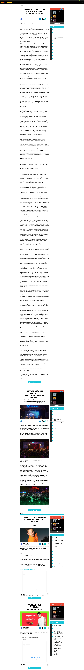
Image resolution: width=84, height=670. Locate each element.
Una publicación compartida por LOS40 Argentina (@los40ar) (37, 588)
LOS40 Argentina (26, 18)
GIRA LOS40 (34, 2)
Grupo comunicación (29, 595)
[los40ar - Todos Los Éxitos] (3, 2)
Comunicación (43, 595)
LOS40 (21, 595)
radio (21, 5)
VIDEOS (28, 2)
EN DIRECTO (10, 2)
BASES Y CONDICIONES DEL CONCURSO (27, 569)
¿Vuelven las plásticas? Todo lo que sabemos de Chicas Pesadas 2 (58, 52)
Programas (23, 2)
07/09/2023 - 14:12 (26, 19)
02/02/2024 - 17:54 (26, 628)
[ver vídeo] (54, 12)
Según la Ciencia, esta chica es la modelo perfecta (58, 58)
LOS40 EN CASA (40, 2)
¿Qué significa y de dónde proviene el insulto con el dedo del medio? (58, 46)
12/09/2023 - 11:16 (26, 544)
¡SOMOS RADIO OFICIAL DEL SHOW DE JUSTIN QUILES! (58, 29)
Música (22, 665)
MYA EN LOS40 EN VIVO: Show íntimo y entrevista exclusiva (58, 49)
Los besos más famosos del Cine (58, 40)
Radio (24, 595)
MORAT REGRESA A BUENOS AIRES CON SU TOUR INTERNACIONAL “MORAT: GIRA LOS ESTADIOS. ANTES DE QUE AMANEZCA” (58, 37)
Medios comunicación (37, 595)
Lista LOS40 (16, 2)
